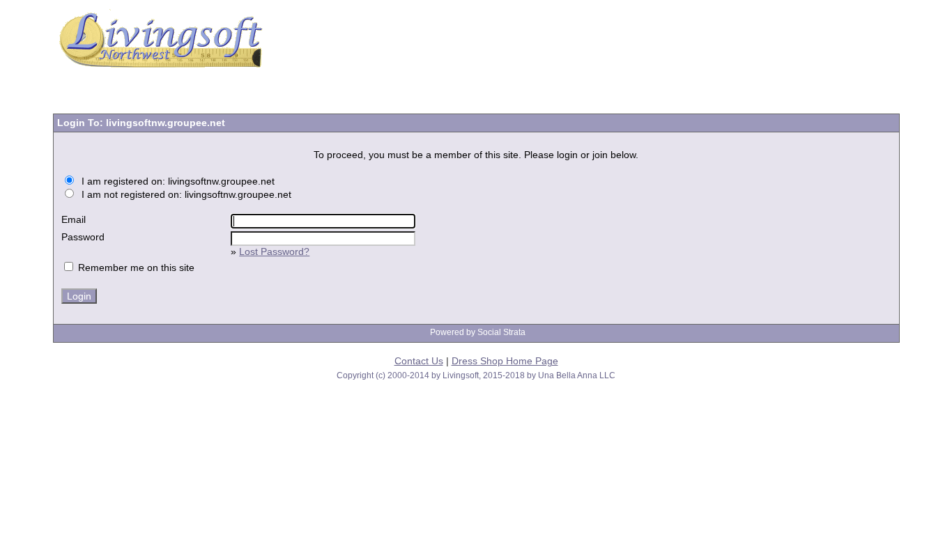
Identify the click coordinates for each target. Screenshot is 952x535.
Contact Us (418, 360)
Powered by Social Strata (477, 332)
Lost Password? (274, 251)
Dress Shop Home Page (505, 360)
